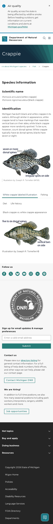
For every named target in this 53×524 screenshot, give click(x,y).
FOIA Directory (12, 511)
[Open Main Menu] (49, 38)
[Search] (44, 38)
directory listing (29, 360)
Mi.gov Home (12, 474)
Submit (26, 346)
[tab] (20, 195)
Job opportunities (16, 411)
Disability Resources (15, 496)
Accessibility (11, 489)
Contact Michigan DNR (19, 380)
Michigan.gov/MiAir (18, 27)
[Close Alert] (49, 5)
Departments (12, 518)
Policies (9, 482)
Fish (34, 66)
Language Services (15, 503)
